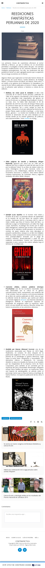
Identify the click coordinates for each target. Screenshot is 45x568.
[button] (2, 3)
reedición (5, 418)
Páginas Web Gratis (30, 545)
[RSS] (41, 421)
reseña (27, 118)
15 (5, 482)
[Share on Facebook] (31, 421)
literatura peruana (16, 418)
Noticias (8, 8)
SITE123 (22, 545)
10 (5, 430)
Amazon (23, 300)
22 (5, 456)
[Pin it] (38, 421)
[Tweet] (34, 421)
